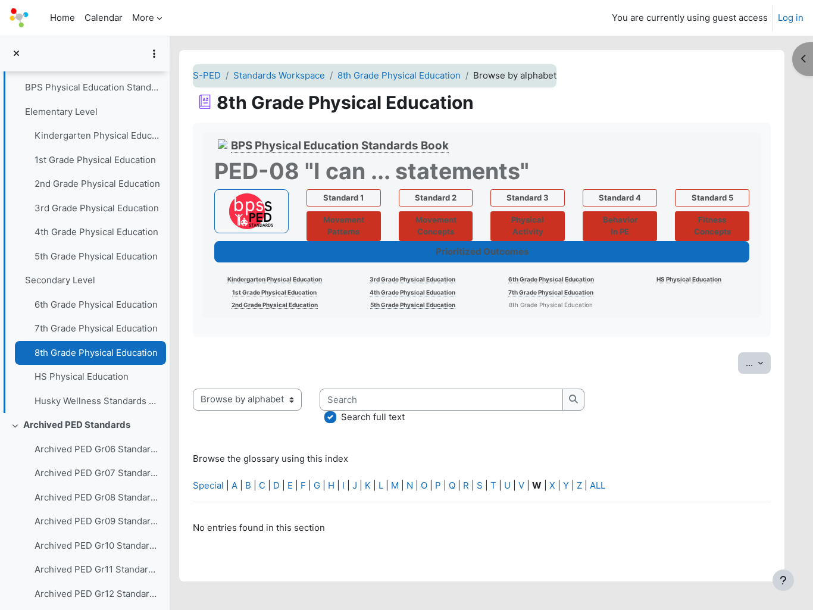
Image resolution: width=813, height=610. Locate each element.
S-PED (207, 75)
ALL (597, 485)
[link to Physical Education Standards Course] (251, 211)
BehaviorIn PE (620, 225)
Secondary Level (60, 280)
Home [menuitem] (62, 17)
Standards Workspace (279, 75)
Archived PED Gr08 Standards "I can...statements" (97, 497)
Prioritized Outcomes (482, 251)
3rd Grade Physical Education (97, 208)
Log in (790, 17)
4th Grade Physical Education (96, 231)
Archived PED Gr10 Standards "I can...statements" (97, 545)
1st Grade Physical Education (95, 159)
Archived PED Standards (76, 424)
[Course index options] (154, 53)
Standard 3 (527, 197)
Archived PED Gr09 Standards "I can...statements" (97, 521)
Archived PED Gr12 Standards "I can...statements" (97, 593)
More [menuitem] (143, 17)
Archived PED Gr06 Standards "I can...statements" (97, 449)
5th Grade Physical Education (96, 256)
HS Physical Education (82, 376)
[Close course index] (16, 54)
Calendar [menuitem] (104, 17)
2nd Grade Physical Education (97, 183)
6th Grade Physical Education (96, 304)
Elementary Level (61, 111)
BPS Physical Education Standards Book (92, 87)
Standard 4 (620, 197)
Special (208, 485)
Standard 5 (712, 197)
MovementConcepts (435, 225)
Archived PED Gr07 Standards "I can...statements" (97, 472)
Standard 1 (343, 197)
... (758, 362)
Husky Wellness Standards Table (97, 400)
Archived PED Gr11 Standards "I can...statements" (97, 569)
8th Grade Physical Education (96, 352)
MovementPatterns (343, 225)
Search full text (373, 417)
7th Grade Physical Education (96, 328)
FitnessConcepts (712, 225)
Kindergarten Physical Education (97, 135)
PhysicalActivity (527, 225)
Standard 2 (435, 197)
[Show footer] (783, 580)
